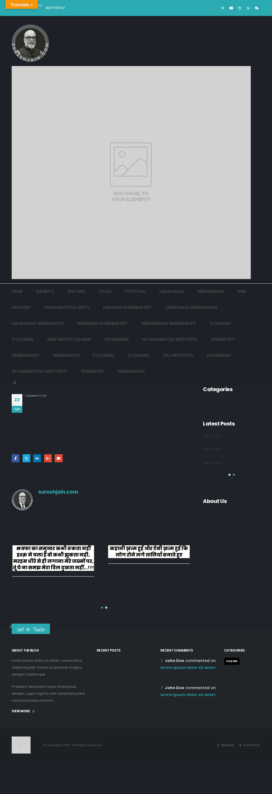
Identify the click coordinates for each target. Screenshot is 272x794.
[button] (15, 383)
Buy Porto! (55, 7)
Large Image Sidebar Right (191, 307)
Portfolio (135, 291)
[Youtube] (231, 8)
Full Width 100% (178, 355)
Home (17, 291)
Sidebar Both (66, 355)
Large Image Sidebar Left (127, 307)
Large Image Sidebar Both (37, 323)
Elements (45, 291)
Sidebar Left (223, 339)
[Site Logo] (30, 43)
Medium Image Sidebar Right (168, 323)
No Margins (117, 339)
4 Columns (22, 339)
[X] (222, 8)
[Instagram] (239, 8)
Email (58, 458)
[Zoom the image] (21, 739)
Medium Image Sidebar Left (102, 323)
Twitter (26, 458)
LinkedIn (37, 458)
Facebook (15, 458)
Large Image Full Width (67, 307)
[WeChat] (256, 8)
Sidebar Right (25, 355)
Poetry (209, 400)
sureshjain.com (58, 492)
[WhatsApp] (248, 8)
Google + (48, 458)
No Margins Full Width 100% (169, 339)
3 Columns (220, 323)
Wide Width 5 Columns (69, 339)
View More (21, 711)
